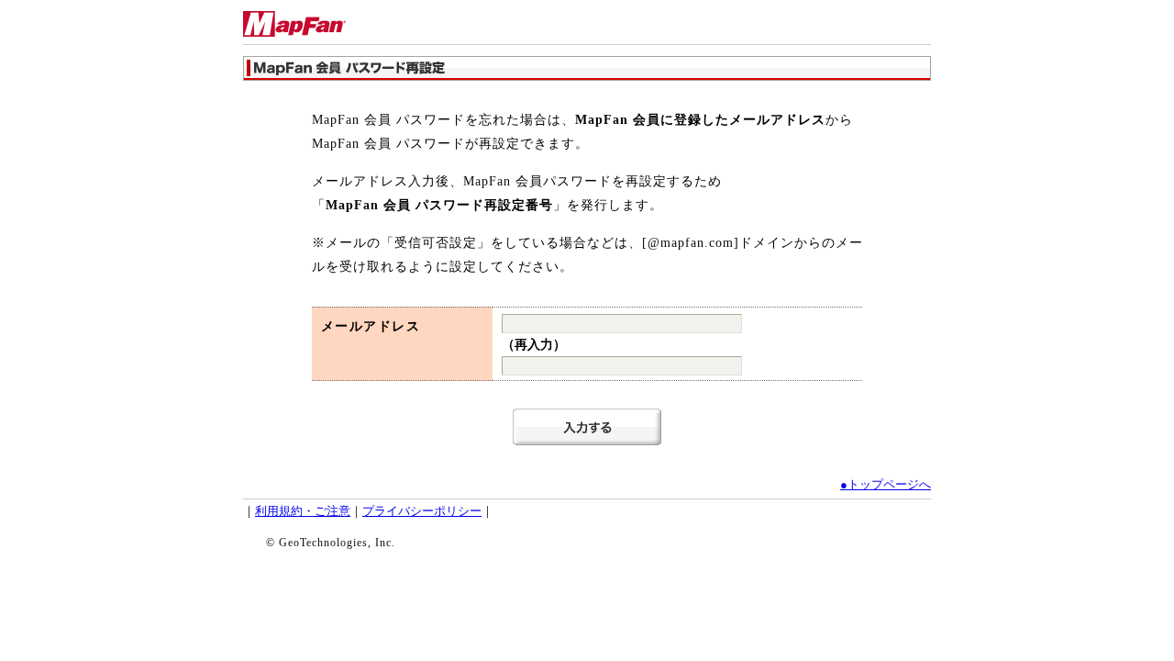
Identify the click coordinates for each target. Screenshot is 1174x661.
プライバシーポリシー (422, 511)
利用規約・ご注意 (302, 511)
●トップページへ (885, 484)
